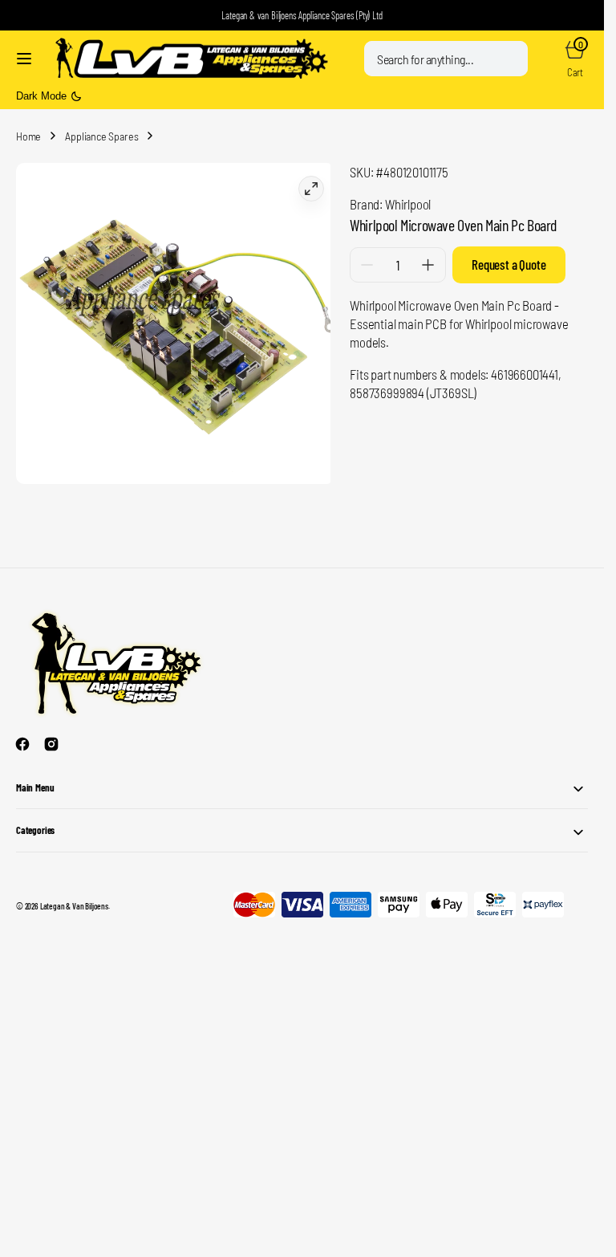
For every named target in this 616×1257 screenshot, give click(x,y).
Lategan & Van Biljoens (74, 899)
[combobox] (446, 58)
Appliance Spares (101, 136)
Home (28, 136)
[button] (24, 58)
